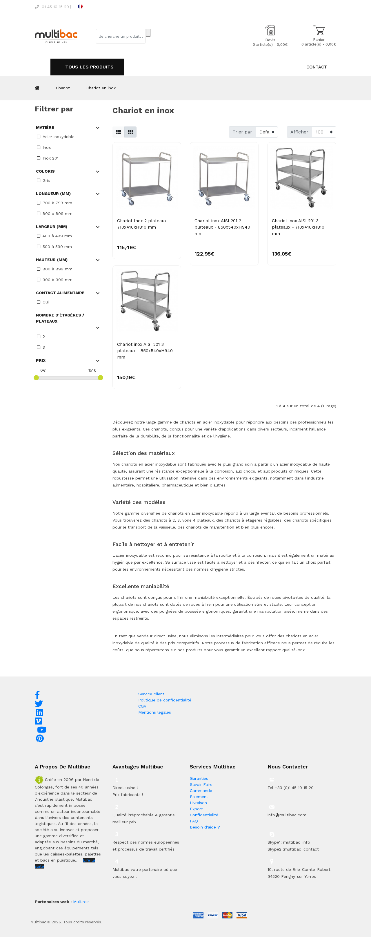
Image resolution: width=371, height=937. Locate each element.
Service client (151, 694)
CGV (142, 706)
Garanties (199, 778)
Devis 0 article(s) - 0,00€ (270, 42)
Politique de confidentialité (164, 700)
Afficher (299, 132)
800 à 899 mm (57, 213)
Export (196, 808)
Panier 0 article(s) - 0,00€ (318, 41)
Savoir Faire (201, 784)
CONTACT (316, 67)
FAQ (194, 821)
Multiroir (81, 901)
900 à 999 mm (57, 279)
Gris (46, 180)
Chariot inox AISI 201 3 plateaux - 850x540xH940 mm (145, 351)
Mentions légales (154, 712)
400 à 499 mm (57, 236)
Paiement (199, 796)
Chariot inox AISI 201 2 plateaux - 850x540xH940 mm (222, 227)
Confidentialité (204, 815)
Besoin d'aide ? (205, 827)
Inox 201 (51, 158)
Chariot (63, 88)
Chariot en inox (101, 88)
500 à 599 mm (57, 246)
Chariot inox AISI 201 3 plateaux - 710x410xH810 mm (298, 227)
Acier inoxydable (58, 136)
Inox (47, 147)
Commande (201, 790)
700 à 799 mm (57, 202)
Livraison (198, 802)
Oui (46, 302)
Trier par (242, 132)
